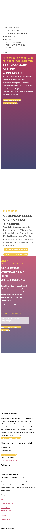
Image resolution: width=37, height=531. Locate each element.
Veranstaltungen (13, 42)
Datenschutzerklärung (7, 503)
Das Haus (9, 39)
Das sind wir (14, 31)
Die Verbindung (12, 28)
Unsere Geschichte (17, 33)
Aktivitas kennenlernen (15, 255)
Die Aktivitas (10, 36)
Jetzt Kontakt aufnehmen (11, 438)
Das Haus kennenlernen (15, 250)
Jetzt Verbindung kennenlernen (12, 102)
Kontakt (8, 48)
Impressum (4, 499)
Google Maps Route (9, 455)
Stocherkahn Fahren (15, 45)
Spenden (3, 515)
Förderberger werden (7, 519)
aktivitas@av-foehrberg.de (9, 460)
